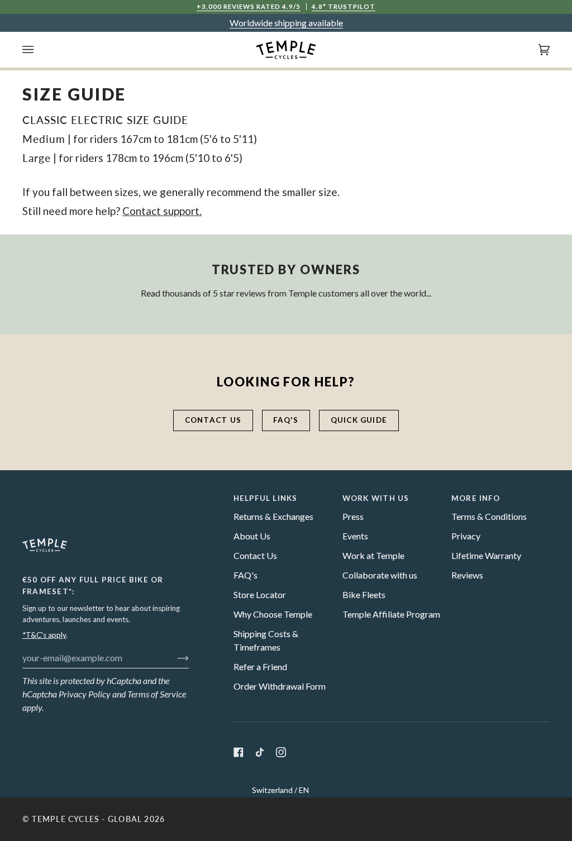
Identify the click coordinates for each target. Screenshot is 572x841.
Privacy (465, 536)
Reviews (467, 575)
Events (355, 536)
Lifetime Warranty (486, 555)
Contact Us (255, 555)
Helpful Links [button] (265, 498)
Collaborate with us (379, 575)
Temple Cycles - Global (87, 819)
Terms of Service (156, 694)
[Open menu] (39, 50)
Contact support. (162, 210)
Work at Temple (373, 555)
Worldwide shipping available (286, 22)
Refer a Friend (260, 666)
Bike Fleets (363, 594)
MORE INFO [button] (475, 498)
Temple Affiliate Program (391, 614)
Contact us (213, 419)
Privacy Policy (85, 694)
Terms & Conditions (489, 516)
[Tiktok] (260, 752)
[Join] (174, 657)
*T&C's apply (44, 634)
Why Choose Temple (272, 614)
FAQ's (285, 419)
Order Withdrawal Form (279, 686)
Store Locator (259, 594)
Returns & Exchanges (273, 516)
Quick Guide (359, 419)
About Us (251, 536)
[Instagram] (281, 752)
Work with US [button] (375, 498)
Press (353, 516)
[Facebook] (238, 752)
